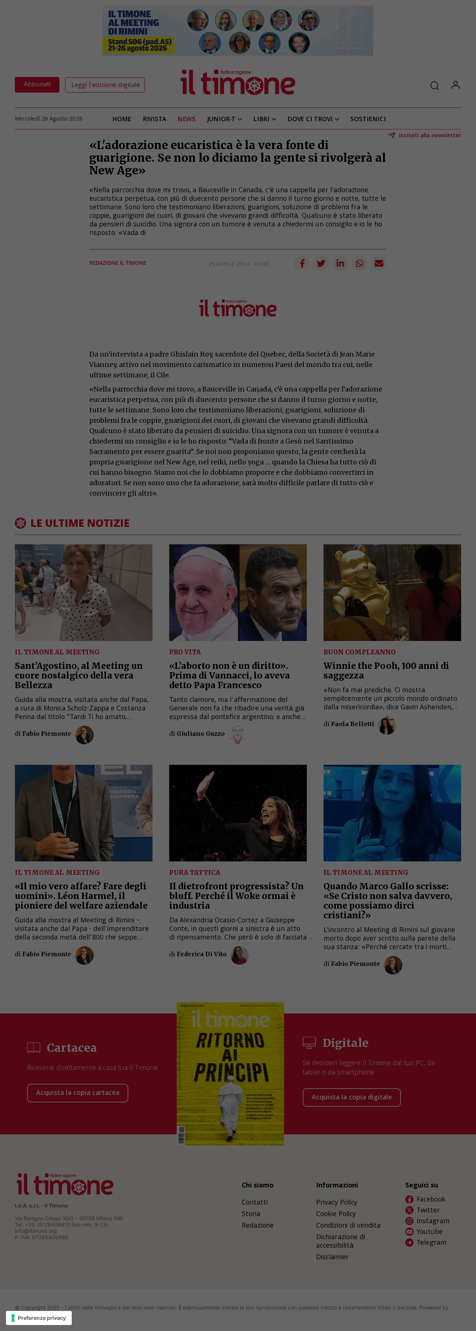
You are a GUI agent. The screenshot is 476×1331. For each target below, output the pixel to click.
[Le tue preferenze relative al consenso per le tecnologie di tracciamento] (39, 1318)
